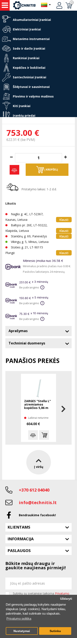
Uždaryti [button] (66, 598)
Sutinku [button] (55, 631)
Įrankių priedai (24, 115)
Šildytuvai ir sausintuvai (31, 87)
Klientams (18, 527)
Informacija (20, 538)
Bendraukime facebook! (37, 515)
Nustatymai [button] (21, 631)
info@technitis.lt (38, 502)
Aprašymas (18, 330)
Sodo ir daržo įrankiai (29, 48)
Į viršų (38, 467)
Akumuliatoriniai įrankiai (32, 20)
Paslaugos (19, 550)
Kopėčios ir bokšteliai (29, 68)
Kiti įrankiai (21, 106)
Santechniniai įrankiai (29, 77)
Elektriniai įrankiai (27, 29)
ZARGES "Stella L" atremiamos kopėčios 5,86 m (37, 404)
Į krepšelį (51, 169)
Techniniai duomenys (27, 343)
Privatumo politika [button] (18, 618)
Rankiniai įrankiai (26, 58)
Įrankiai (5, 5)
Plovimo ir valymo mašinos (33, 96)
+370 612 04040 (34, 490)
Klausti (63, 220)
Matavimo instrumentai (31, 39)
